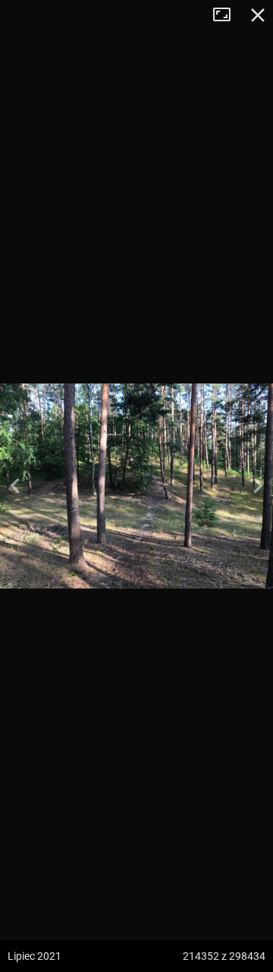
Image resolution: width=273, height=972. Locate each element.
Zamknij (258, 15)
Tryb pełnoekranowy (227, 15)
